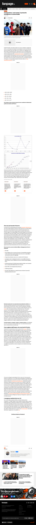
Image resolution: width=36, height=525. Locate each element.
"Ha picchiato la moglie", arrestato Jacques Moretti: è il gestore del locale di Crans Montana (25, 476)
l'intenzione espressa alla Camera (17, 381)
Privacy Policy (21, 508)
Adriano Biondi (6, 181)
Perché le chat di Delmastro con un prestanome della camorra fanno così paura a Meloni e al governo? (7, 186)
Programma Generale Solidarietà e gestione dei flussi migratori (19, 393)
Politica (4, 8)
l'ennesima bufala (24, 408)
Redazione (20, 512)
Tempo (5, 308)
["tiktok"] (2, 496)
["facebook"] (12, 496)
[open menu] (1, 9)
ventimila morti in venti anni (19, 53)
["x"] (9, 496)
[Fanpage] (5, 502)
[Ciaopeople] (32, 522)
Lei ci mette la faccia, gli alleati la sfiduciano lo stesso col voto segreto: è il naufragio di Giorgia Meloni (27, 186)
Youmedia (20, 505)
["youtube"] (7, 496)
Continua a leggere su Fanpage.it (18, 414)
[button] (31, 18)
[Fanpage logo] (7, 4)
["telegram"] (14, 496)
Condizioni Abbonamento (22, 511)
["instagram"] (4, 496)
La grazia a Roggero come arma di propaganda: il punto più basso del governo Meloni (17, 186)
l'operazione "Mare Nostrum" (26, 227)
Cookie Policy (21, 509)
